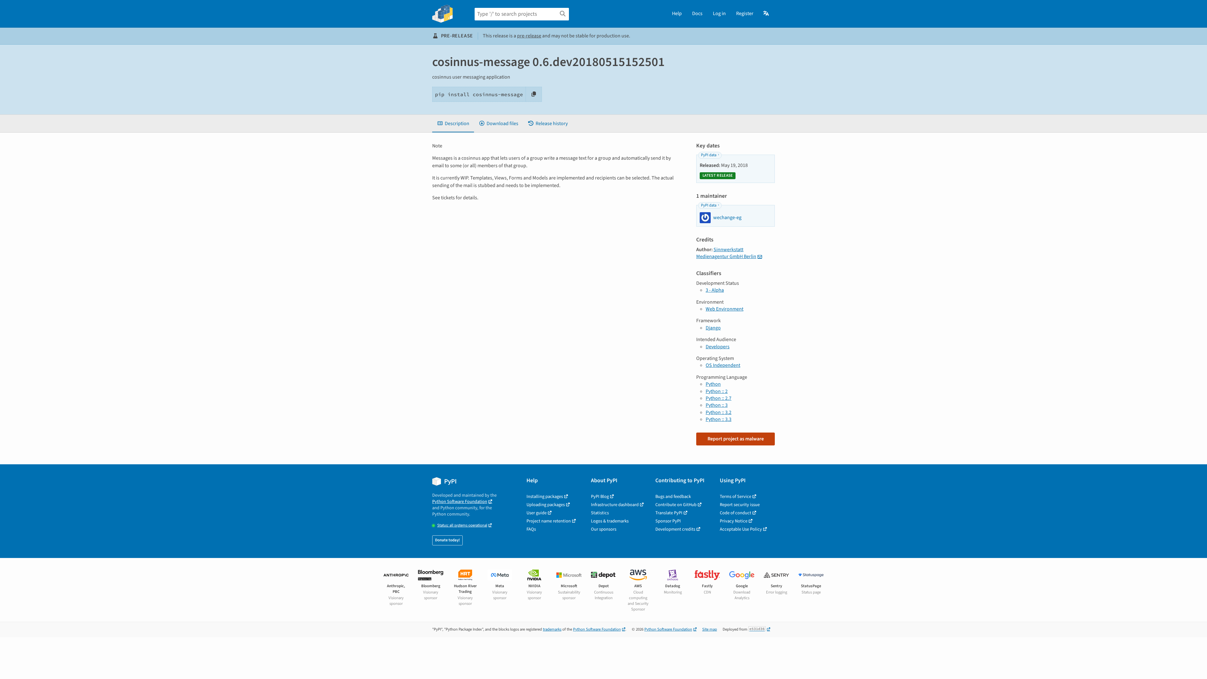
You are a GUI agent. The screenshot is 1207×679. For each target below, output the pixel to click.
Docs (697, 13)
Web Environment (724, 309)
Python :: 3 (717, 405)
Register (744, 13)
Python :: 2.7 (718, 398)
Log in (719, 13)
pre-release (529, 35)
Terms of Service (735, 496)
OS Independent (723, 365)
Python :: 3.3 (718, 419)
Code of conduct (735, 513)
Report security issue (740, 504)
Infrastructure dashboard (615, 504)
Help (677, 13)
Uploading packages (545, 504)
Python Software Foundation (459, 501)
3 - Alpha (715, 290)
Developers (718, 346)
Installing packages (544, 496)
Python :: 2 (717, 391)
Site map (709, 629)
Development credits (675, 529)
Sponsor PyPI (668, 521)
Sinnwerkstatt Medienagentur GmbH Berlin (726, 253)
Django (713, 327)
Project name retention (548, 521)
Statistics (600, 513)
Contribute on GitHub (676, 504)
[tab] (453, 123)
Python (713, 384)
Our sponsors (603, 529)
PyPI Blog (600, 496)
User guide (536, 513)
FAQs (531, 529)
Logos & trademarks (610, 521)
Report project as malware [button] (736, 438)
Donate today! (447, 540)
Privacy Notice (733, 521)
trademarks (552, 629)
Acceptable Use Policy (741, 529)
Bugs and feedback (673, 496)
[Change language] (766, 13)
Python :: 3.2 (718, 412)
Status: (462, 525)
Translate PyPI (668, 513)
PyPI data (708, 155)
